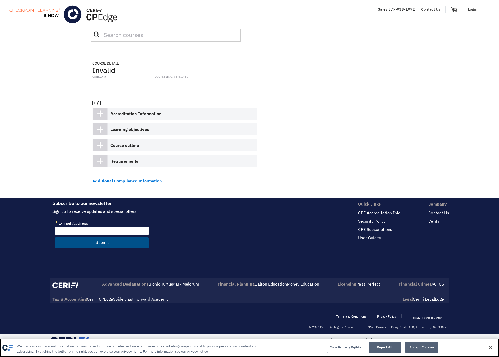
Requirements (124, 161)
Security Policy (372, 221)
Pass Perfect (368, 284)
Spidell (119, 299)
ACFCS (437, 284)
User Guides (369, 237)
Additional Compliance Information (127, 180)
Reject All (384, 347)
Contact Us (430, 9)
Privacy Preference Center (427, 317)
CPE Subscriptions (375, 229)
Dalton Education (271, 284)
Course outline (124, 145)
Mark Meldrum (185, 284)
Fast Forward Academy (147, 299)
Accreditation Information (136, 113)
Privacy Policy (386, 316)
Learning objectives (129, 129)
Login (472, 9)
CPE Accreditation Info (379, 212)
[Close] (490, 347)
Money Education (303, 284)
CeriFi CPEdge (100, 299)
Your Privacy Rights (345, 347)
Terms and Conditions (351, 316)
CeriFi (433, 221)
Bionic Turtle (160, 284)
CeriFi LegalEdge (428, 299)
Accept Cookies (421, 347)
